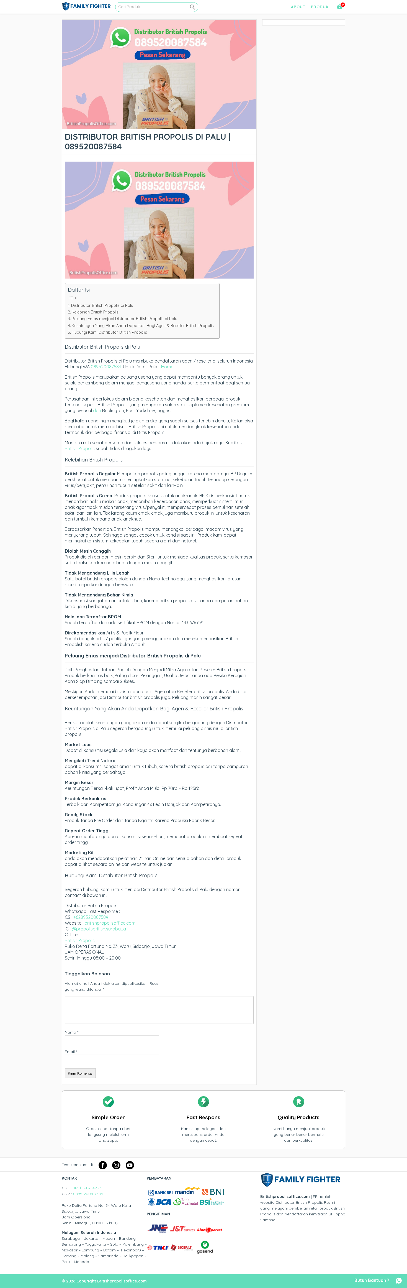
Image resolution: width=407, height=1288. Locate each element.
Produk (320, 6)
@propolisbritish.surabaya (99, 929)
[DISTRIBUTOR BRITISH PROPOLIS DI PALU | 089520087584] (159, 126)
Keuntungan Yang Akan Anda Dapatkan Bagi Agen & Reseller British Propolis (143, 325)
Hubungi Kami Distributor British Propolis (109, 332)
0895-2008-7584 (88, 1193)
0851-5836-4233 (87, 1187)
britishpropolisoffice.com (109, 923)
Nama (71, 1032)
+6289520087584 (90, 917)
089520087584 (106, 366)
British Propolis (80, 448)
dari (97, 410)
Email (71, 1051)
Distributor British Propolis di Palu (102, 305)
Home (167, 366)
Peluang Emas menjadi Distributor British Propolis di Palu (124, 318)
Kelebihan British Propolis (95, 312)
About (298, 6)
